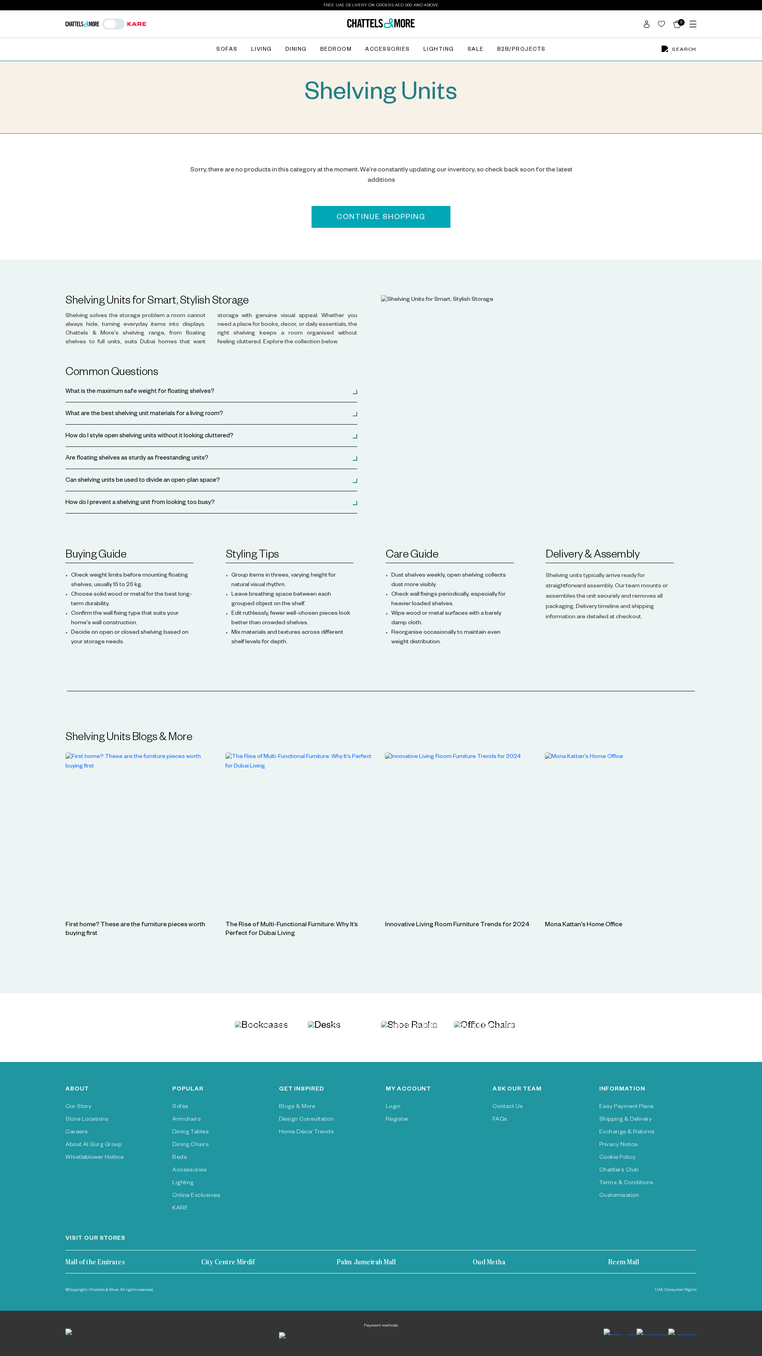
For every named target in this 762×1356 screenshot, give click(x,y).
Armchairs (186, 1120)
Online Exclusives (196, 1196)
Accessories (387, 50)
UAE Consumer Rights (676, 1290)
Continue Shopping (381, 218)
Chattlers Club (619, 1171)
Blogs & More (297, 1107)
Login (393, 1107)
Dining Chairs (190, 1145)
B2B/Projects (521, 50)
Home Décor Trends (306, 1132)
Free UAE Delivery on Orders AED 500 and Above (381, 5)
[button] (211, 392)
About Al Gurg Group (93, 1145)
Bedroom (336, 50)
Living (261, 50)
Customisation (619, 1196)
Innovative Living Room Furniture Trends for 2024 (457, 925)
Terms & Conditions (626, 1183)
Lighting (438, 50)
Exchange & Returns (627, 1132)
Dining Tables (190, 1132)
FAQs (500, 1120)
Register (397, 1120)
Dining (296, 50)
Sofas (227, 50)
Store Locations (86, 1120)
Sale (476, 50)
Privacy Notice (618, 1145)
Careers (76, 1132)
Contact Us (508, 1107)
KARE (180, 1209)
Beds (179, 1158)
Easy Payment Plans (626, 1107)
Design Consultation (306, 1120)
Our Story (78, 1107)
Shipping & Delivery (625, 1120)
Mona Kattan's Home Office (583, 925)
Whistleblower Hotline (94, 1158)
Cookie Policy (617, 1158)
